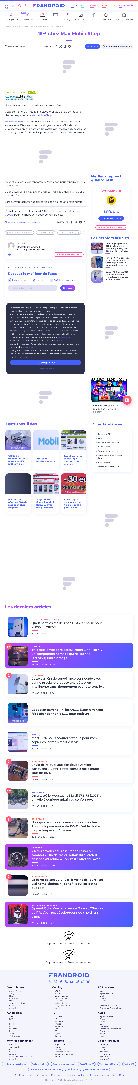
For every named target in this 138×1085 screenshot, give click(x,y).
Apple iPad (60, 1044)
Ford (11, 1024)
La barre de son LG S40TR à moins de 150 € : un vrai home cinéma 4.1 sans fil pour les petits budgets (67, 884)
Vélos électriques (108, 1040)
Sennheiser (105, 1031)
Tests (84, 5)
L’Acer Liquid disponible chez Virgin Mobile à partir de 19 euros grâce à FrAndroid (73, 503)
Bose (102, 1019)
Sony (57, 1029)
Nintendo (59, 1001)
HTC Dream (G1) (70, 232)
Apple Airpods (106, 1016)
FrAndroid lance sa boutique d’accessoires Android (73, 460)
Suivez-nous (92, 46)
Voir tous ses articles (67, 254)
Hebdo (40, 280)
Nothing (104, 1026)
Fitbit (11, 1049)
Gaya (102, 1049)
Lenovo (103, 998)
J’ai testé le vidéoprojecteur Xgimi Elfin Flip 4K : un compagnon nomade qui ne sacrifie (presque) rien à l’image (67, 654)
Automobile (14, 1012)
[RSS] (66, 981)
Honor (103, 1001)
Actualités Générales (20, 232)
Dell (102, 996)
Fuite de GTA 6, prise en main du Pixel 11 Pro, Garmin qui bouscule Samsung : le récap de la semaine (117, 263)
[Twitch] (77, 981)
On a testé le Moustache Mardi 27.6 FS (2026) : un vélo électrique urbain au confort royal (66, 797)
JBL (102, 1024)
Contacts (56, 1075)
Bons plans (108, 5)
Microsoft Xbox (62, 998)
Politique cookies (23, 357)
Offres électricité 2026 (109, 466)
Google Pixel (15, 993)
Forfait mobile (127, 5)
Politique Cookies (75, 1075)
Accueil (8, 26)
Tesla (11, 1033)
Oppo (11, 1001)
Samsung (59, 1026)
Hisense (58, 1016)
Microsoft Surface (108, 1005)
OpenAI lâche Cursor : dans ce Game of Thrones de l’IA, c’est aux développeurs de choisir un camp (68, 912)
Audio (101, 1012)
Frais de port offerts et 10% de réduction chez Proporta (17, 503)
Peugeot (13, 1029)
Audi (11, 1016)
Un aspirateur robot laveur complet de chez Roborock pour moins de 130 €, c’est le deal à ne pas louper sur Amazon (66, 826)
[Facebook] (61, 981)
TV (54, 1012)
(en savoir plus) (65, 337)
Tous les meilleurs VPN (110, 227)
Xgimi (57, 1033)
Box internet (104, 462)
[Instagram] (55, 981)
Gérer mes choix (45, 368)
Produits (18, 26)
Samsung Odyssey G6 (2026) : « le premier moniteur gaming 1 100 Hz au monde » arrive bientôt (116, 248)
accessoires (47, 232)
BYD (11, 1019)
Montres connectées (20, 1040)
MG (10, 1026)
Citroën (12, 1021)
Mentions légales (24, 1075)
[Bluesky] (88, 981)
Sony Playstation (62, 1005)
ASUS (57, 991)
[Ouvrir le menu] (5, 5)
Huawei (12, 996)
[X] (50, 981)
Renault (12, 1031)
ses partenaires (30, 347)
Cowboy (104, 1044)
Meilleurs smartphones (109, 442)
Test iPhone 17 (87, 1064)
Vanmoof (104, 1059)
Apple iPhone (15, 991)
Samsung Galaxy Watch (20, 1056)
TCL (56, 1031)
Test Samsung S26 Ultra (96, 1069)
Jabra (102, 1021)
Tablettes (58, 1040)
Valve (57, 1008)
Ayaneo (58, 993)
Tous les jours (18, 280)
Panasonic (59, 1021)
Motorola (13, 998)
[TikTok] (82, 981)
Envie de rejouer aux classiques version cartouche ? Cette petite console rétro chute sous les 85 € (65, 769)
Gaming (57, 987)
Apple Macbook (107, 993)
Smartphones (15, 987)
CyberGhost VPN (111, 190)
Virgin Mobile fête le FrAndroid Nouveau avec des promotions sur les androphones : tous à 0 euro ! (45, 503)
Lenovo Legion (61, 996)
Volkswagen (14, 1036)
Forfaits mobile (105, 447)
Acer (102, 991)
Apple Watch (15, 1047)
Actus (74, 5)
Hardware (30, 26)
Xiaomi (12, 1008)
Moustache (105, 1052)
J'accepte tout (47, 362)
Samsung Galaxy (17, 1003)
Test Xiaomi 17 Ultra (108, 1064)
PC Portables (106, 987)
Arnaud (21, 243)
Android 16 (129, 1064)
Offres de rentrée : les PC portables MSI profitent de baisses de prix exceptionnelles (17, 460)
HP (101, 1003)
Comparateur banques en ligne (45, 1069)
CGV (121, 1075)
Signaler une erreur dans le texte (22, 222)
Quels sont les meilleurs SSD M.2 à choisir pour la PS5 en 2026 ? (67, 625)
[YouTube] (72, 981)
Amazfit (13, 1044)
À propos (42, 1075)
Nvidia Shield (61, 1003)
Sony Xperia (14, 1005)
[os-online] (9, 254)
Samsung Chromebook (111, 1008)
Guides (94, 5)
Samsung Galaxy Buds (110, 1029)
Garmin (12, 1052)
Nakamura (105, 1054)
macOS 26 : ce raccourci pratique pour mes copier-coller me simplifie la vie (64, 740)
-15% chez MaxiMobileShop (45, 460)
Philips (58, 1024)
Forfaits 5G (103, 438)
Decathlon (105, 1047)
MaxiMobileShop (42, 115)
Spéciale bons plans (64, 280)
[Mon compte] (26, 5)
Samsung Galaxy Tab (64, 1054)
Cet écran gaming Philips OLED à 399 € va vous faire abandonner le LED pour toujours (68, 712)
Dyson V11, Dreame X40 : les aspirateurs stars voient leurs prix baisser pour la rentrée (117, 276)
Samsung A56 (104, 434)
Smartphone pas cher (108, 451)
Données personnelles (102, 1075)
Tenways (104, 1056)
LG (56, 1019)
